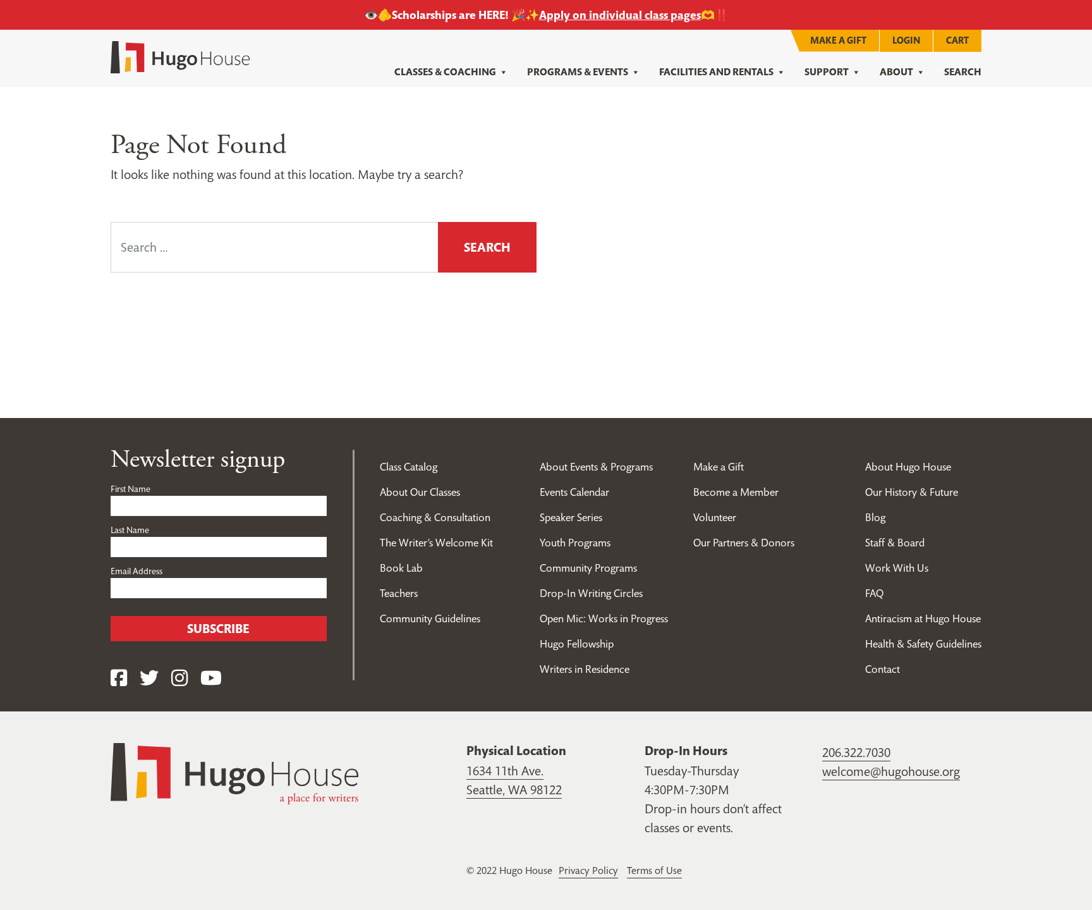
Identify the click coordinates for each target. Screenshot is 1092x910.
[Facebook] (119, 678)
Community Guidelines (430, 618)
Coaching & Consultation (435, 517)
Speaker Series (571, 517)
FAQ (874, 593)
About (896, 71)
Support (826, 71)
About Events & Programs (596, 467)
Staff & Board (895, 543)
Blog (875, 517)
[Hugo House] (234, 772)
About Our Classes (420, 492)
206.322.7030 (856, 752)
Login (906, 40)
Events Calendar (574, 492)
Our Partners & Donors (743, 543)
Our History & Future (911, 492)
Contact (882, 669)
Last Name (130, 530)
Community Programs (588, 568)
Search (962, 71)
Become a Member (736, 492)
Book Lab (401, 568)
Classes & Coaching (445, 71)
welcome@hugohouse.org (891, 771)
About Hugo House (908, 467)
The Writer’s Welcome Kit (436, 543)
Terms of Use (654, 870)
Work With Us (896, 568)
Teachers (399, 593)
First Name (130, 489)
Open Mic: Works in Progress (604, 618)
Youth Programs (575, 543)
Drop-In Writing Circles (591, 593)
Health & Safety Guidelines (923, 644)
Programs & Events (577, 71)
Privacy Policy (588, 870)
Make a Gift (838, 40)
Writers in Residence (584, 669)
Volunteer (714, 517)
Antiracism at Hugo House (923, 618)
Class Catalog (408, 467)
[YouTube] (211, 678)
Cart (957, 40)
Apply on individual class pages (620, 15)
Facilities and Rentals (716, 71)
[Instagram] (179, 678)
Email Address (136, 571)
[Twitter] (149, 678)
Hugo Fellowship (577, 644)
